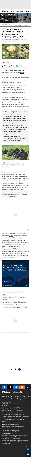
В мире (25, 396)
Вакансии (4, 405)
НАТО (25, 307)
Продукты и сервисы (23, 399)
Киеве (11, 235)
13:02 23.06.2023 (6, 24)
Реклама (13, 399)
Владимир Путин (17, 307)
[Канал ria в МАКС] (4, 387)
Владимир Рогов (6, 307)
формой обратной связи (16, 436)
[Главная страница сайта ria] (9, 15)
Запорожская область (8, 304)
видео (22, 72)
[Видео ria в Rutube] (28, 387)
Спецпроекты (5, 399)
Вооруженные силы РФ (8, 299)
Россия (4, 294)
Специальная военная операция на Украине (13, 292)
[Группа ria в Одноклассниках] (22, 387)
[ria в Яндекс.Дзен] (10, 387)
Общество (11, 396)
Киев (17, 304)
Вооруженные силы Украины (9, 302)
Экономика (18, 396)
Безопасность (22, 302)
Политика (4, 396)
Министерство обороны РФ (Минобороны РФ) (14, 297)
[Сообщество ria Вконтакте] (16, 387)
